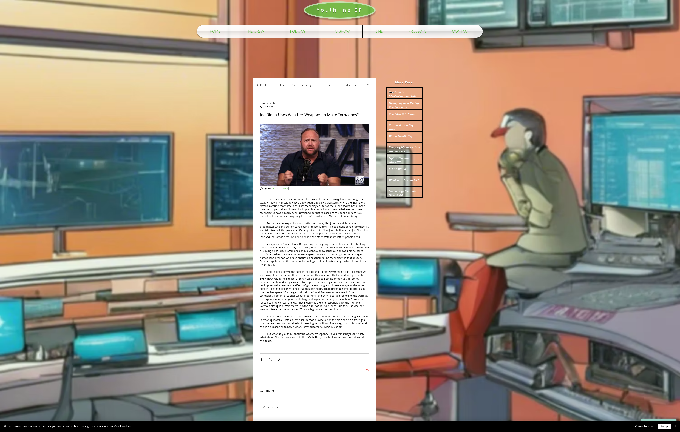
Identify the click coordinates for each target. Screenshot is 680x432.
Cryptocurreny (301, 85)
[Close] (676, 426)
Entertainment (328, 85)
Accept (664, 426)
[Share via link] (279, 359)
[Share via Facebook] (261, 359)
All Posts (262, 85)
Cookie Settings (644, 426)
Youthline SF (340, 10)
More (349, 85)
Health (279, 85)
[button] (368, 85)
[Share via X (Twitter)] (270, 359)
